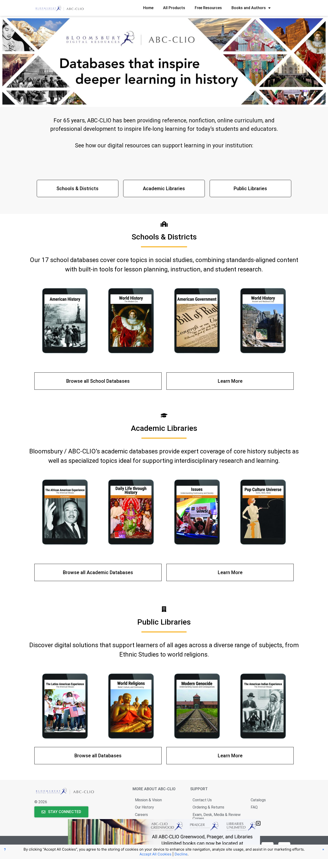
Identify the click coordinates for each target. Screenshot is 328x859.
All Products (174, 8)
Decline (181, 854)
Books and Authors (248, 8)
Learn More (230, 381)
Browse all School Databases (98, 381)
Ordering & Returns (208, 807)
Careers (141, 814)
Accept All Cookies (155, 854)
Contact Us (202, 800)
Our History (144, 807)
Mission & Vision (148, 800)
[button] (258, 823)
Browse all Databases (97, 756)
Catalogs (258, 800)
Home (148, 8)
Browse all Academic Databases (98, 572)
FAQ (254, 807)
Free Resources (208, 8)
